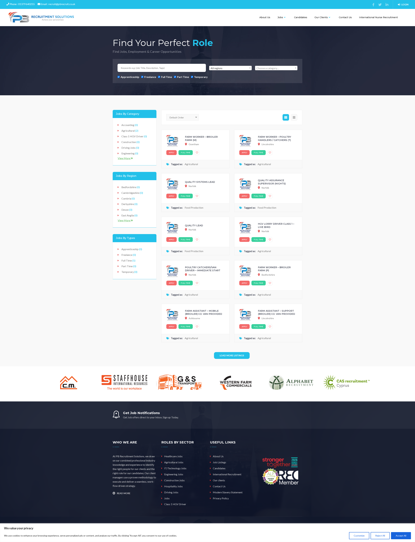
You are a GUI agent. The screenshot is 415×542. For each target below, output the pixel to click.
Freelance (150, 76)
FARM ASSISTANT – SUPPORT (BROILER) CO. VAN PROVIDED (276, 312)
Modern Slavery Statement (228, 492)
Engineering (129, 153)
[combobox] (230, 68)
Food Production (194, 207)
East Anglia (129, 215)
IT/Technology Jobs (175, 468)
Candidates (300, 17)
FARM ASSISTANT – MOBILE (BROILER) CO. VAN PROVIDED (203, 312)
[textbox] (276, 68)
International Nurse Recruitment (378, 17)
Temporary (201, 76)
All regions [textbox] (216, 68)
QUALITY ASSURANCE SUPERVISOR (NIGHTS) (272, 182)
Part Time (183, 76)
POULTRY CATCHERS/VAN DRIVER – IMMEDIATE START (202, 269)
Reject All (380, 535)
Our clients (321, 17)
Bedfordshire (130, 187)
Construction (130, 141)
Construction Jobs (174, 480)
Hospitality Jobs (173, 486)
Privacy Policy (221, 498)
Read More (123, 493)
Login (405, 4)
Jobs (281, 17)
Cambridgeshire (132, 192)
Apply (171, 152)
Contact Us (345, 17)
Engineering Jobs (173, 474)
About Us (264, 17)
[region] (207, 532)
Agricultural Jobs (173, 462)
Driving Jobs (130, 147)
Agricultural (191, 164)
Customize (359, 535)
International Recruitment (227, 474)
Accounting (129, 124)
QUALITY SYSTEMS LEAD (200, 182)
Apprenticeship (129, 76)
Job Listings (219, 462)
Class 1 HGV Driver (134, 136)
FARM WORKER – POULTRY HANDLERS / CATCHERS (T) (274, 138)
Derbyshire (129, 204)
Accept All (401, 535)
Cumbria (128, 198)
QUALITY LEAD (194, 225)
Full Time (166, 76)
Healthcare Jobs (173, 456)
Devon (126, 209)
